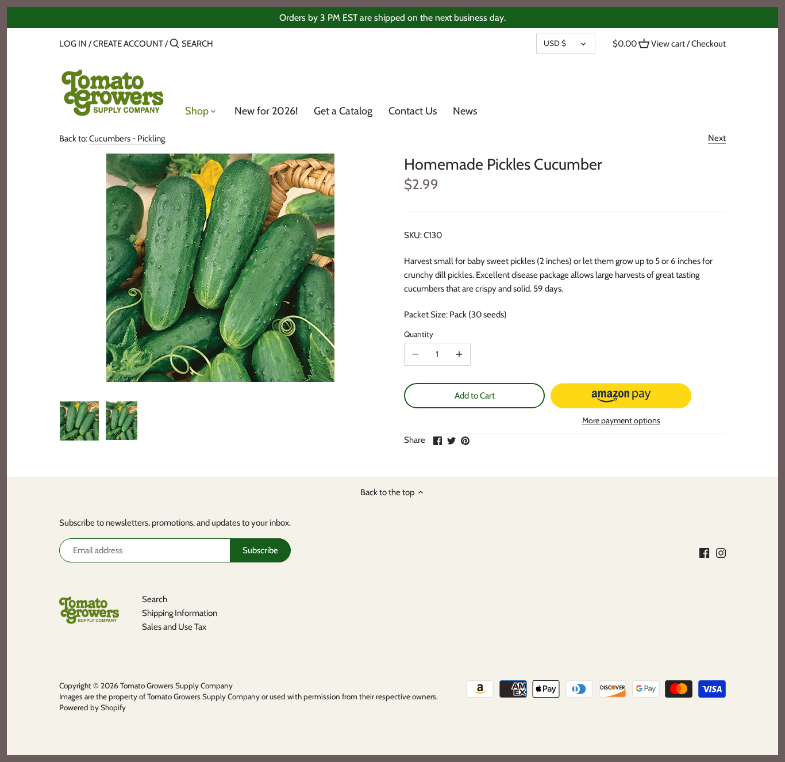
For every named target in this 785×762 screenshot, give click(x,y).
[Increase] (459, 354)
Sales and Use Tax (174, 627)
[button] (621, 395)
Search (154, 599)
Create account (128, 44)
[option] (79, 421)
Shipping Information (179, 613)
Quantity (418, 334)
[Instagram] (721, 552)
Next (717, 138)
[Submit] (174, 44)
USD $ (555, 43)
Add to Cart (475, 395)
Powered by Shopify (92, 707)
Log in (73, 44)
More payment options (621, 420)
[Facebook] (704, 552)
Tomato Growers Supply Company (176, 685)
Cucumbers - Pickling (127, 138)
